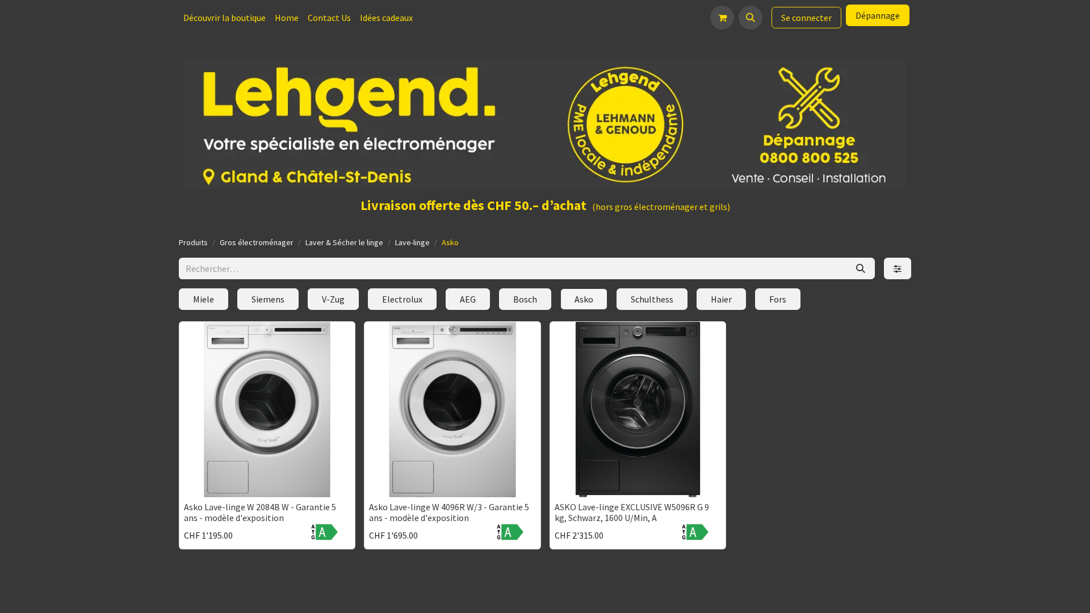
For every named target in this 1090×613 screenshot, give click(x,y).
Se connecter (806, 17)
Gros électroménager (257, 242)
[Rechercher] (860, 268)
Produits (193, 242)
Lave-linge (412, 242)
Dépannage (878, 15)
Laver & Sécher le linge (344, 242)
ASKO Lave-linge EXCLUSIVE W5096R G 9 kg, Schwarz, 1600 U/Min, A (632, 512)
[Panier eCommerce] (722, 18)
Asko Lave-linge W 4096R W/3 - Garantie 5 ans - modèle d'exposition (449, 512)
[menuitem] (224, 17)
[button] (750, 18)
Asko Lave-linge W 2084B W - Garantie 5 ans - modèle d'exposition (260, 512)
